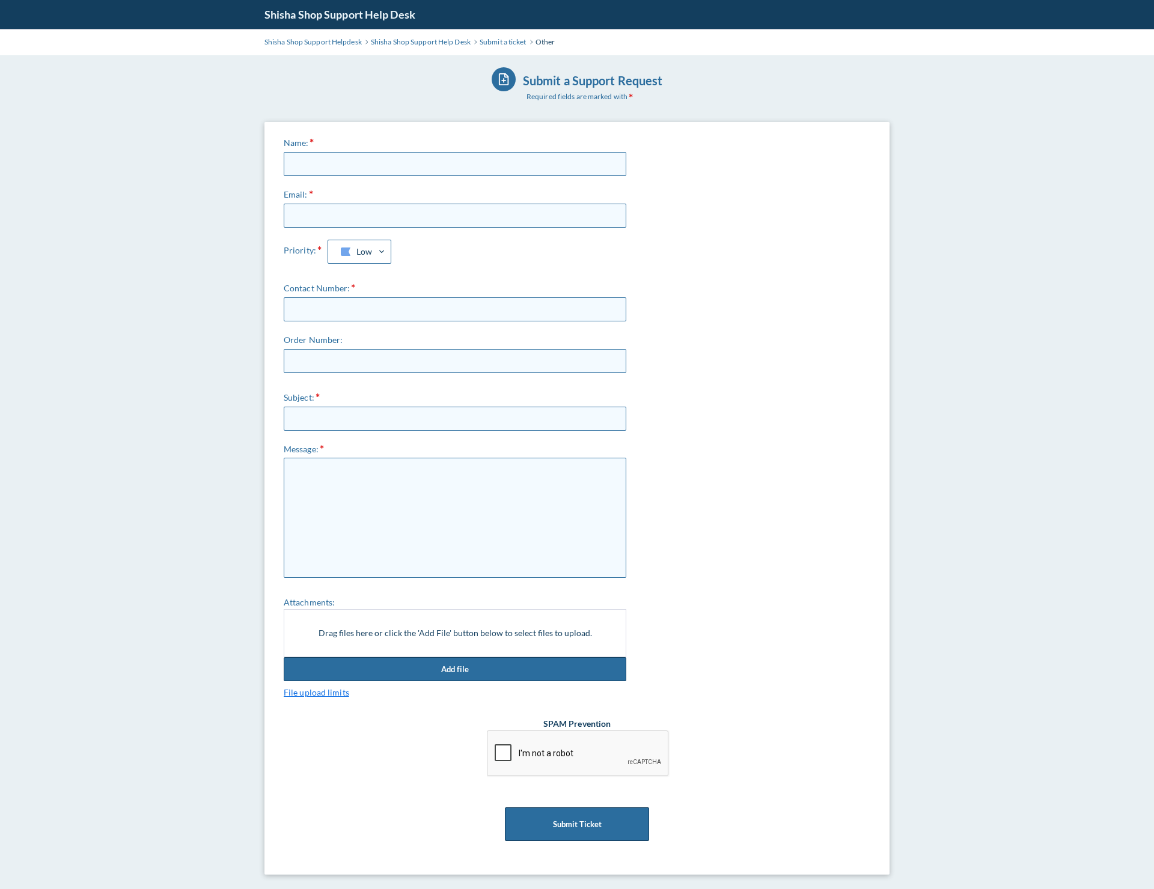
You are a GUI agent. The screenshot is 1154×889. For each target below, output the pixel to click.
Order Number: (313, 340)
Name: (296, 143)
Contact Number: (317, 288)
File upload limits (316, 692)
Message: (301, 449)
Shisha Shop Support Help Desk (339, 14)
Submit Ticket (577, 824)
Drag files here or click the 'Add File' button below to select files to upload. (455, 633)
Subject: (299, 397)
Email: (296, 194)
